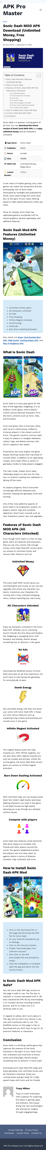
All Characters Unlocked (22, 96)
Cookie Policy (23, 1133)
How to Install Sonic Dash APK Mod (21, 110)
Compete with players (20, 107)
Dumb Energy (18, 100)
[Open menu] (40, 10)
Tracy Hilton (9, 45)
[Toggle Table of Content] (37, 75)
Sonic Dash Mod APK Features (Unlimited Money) (19, 80)
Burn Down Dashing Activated (24, 105)
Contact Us (36, 1133)
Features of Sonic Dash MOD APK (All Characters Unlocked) (22, 89)
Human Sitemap (15, 1130)
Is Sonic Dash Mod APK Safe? (18, 113)
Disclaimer (9, 1133)
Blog (5, 22)
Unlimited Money (19, 93)
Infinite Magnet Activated (22, 103)
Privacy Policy (31, 1130)
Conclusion (11, 116)
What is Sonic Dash (14, 85)
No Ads (16, 98)
